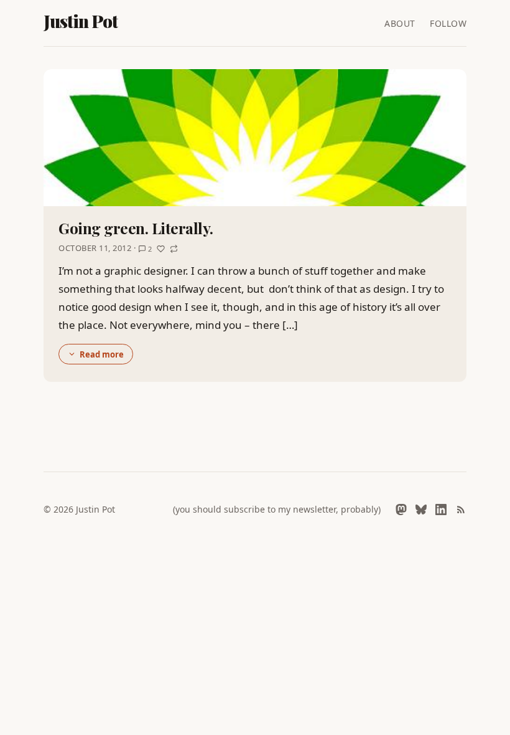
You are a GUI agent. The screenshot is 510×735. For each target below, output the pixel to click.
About (399, 23)
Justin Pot (81, 20)
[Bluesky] (421, 509)
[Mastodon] (401, 509)
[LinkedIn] (441, 509)
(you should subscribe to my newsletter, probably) (277, 509)
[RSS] (460, 509)
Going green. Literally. (135, 227)
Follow (448, 23)
